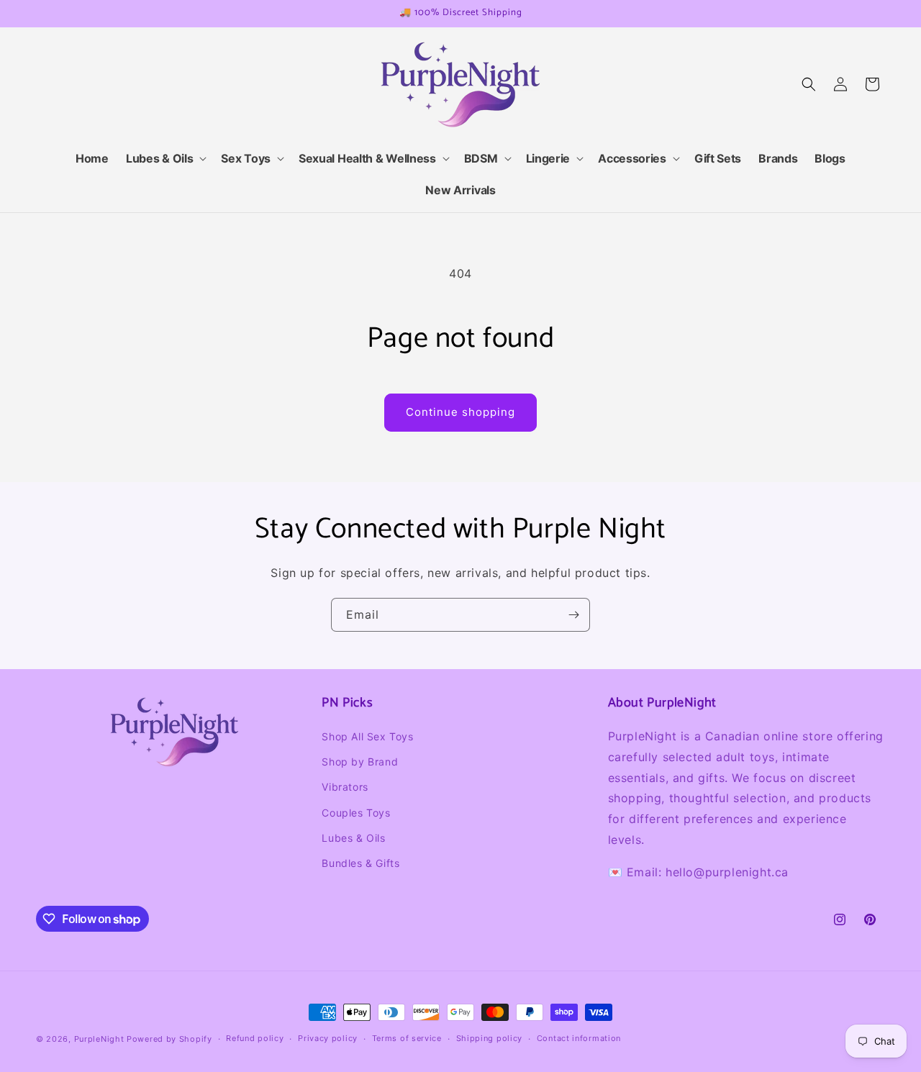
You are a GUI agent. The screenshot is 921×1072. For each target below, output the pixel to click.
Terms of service (407, 1039)
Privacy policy (328, 1039)
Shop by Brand (360, 761)
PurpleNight (99, 1039)
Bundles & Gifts (360, 863)
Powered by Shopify (169, 1039)
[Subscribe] (573, 615)
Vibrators (345, 787)
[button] (164, 158)
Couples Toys (356, 813)
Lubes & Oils (353, 838)
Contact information (579, 1039)
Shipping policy (489, 1039)
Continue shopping (460, 412)
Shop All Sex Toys (367, 736)
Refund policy (254, 1039)
